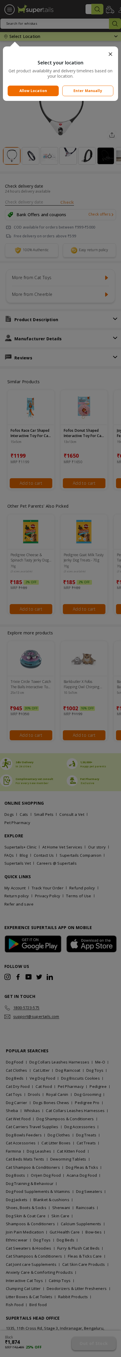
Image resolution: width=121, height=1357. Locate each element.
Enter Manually (87, 90)
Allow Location (33, 90)
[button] (60, 54)
